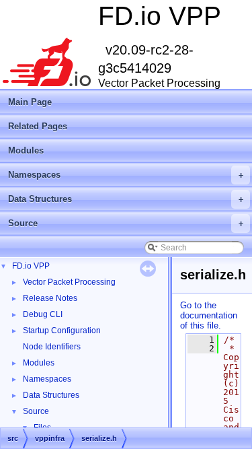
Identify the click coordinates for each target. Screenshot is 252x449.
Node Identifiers (52, 346)
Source (125, 223)
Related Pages (37, 126)
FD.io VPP (31, 266)
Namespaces (125, 175)
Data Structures (125, 199)
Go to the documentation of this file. (208, 315)
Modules (26, 150)
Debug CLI (42, 314)
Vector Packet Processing (69, 282)
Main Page (30, 102)
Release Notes (50, 298)
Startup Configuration (62, 330)
